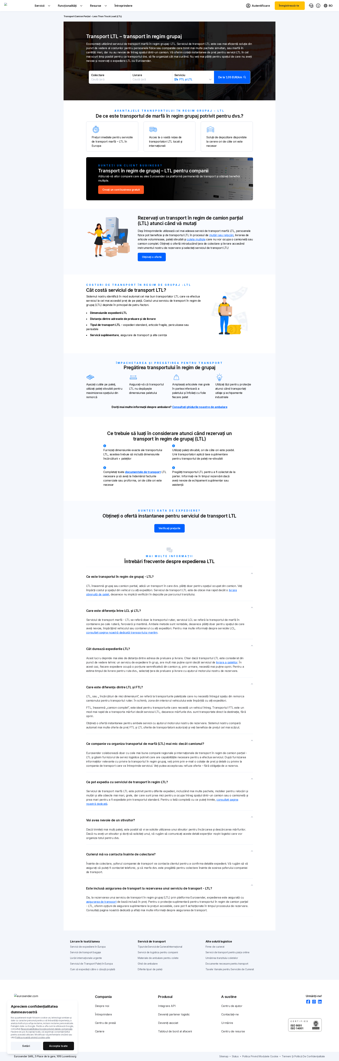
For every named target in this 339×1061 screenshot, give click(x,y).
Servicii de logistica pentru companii (158, 952)
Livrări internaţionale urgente (86, 957)
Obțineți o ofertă (152, 256)
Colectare (97, 75)
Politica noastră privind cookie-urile (32, 1037)
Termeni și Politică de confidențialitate (303, 1056)
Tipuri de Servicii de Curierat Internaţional (160, 946)
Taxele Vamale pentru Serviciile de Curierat (230, 969)
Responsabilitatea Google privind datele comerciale (46, 1029)
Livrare (137, 75)
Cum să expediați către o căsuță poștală (92, 969)
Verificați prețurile (169, 528)
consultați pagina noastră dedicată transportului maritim (121, 632)
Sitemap (223, 1056)
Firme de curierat (215, 946)
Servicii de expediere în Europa (88, 946)
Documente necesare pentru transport (227, 963)
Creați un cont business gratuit (121, 189)
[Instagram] (313, 1002)
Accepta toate (58, 1045)
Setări (26, 1045)
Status (235, 1056)
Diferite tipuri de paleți (150, 969)
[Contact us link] (311, 5)
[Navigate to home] (17, 5)
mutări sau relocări (221, 235)
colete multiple (196, 239)
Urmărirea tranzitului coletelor (222, 957)
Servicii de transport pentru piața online (227, 952)
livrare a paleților (226, 662)
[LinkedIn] (319, 1002)
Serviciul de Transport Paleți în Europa (91, 963)
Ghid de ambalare (147, 963)
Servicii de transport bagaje (85, 952)
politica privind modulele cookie (260, 1056)
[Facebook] (307, 1002)
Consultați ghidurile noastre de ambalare (199, 407)
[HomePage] (31, 996)
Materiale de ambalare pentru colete (158, 957)
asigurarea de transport (101, 901)
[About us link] (318, 5)
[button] (169, 77)
